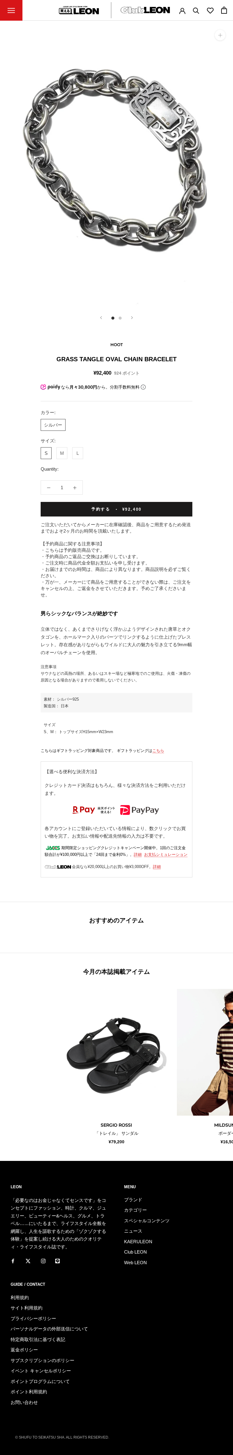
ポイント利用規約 (29, 1391)
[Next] (132, 317)
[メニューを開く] (11, 10)
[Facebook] (13, 1261)
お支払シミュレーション (165, 854)
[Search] (196, 10)
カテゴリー (135, 1210)
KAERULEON (138, 1241)
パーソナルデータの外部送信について (49, 1328)
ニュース (133, 1231)
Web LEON (135, 1262)
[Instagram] (43, 1261)
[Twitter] (28, 1261)
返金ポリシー (24, 1349)
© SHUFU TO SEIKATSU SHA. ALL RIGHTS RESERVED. (62, 1437)
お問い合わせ (24, 1402)
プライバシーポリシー (33, 1318)
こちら (158, 750)
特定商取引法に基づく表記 (38, 1339)
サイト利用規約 (26, 1307)
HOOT (116, 344)
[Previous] (101, 317)
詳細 (138, 854)
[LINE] (57, 1261)
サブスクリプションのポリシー (42, 1360)
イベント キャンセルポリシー (41, 1370)
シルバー (53, 424)
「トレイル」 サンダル (116, 1133)
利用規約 (20, 1297)
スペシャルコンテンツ (147, 1220)
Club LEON (135, 1251)
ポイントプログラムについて (40, 1381)
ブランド (133, 1199)
